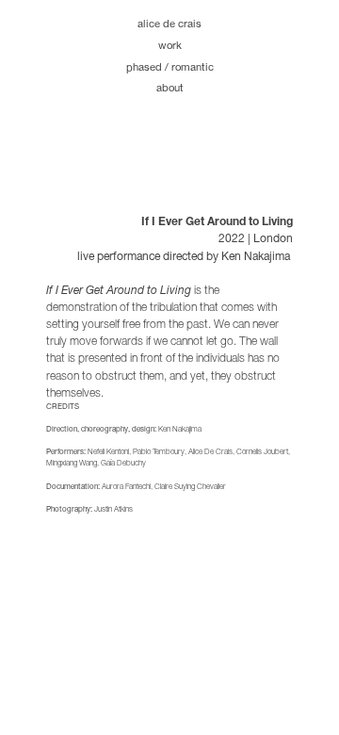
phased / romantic (170, 65)
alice (148, 21)
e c (177, 21)
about (170, 85)
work (170, 43)
